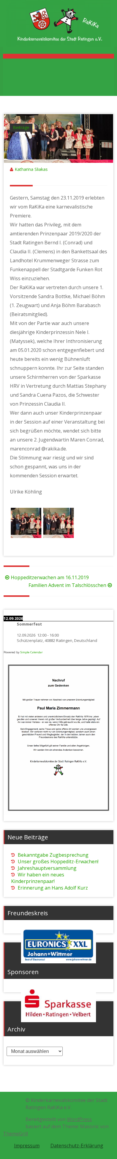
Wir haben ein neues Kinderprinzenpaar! (37, 877)
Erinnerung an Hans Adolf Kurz (53, 887)
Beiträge (21, 127)
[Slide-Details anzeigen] (58, 945)
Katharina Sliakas (31, 169)
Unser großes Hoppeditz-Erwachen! (58, 861)
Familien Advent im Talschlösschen (67, 585)
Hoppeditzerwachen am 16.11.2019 (50, 577)
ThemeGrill (15, 1133)
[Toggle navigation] (58, 56)
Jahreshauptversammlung (47, 868)
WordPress (79, 1119)
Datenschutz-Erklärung (76, 1145)
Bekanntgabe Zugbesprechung (53, 855)
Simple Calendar (31, 652)
